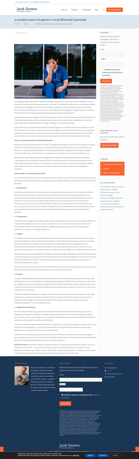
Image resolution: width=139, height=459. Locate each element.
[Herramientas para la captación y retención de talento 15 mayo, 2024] (2, 451)
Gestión (27, 24)
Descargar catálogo (114, 9)
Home (17, 24)
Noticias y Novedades (112, 173)
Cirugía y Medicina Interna (113, 164)
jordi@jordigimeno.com (41, 2)
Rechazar (103, 455)
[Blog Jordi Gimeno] (27, 10)
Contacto (110, 371)
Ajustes (115, 455)
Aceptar (90, 455)
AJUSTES (76, 455)
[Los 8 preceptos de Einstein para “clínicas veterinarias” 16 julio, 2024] (137, 451)
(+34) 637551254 (23, 2)
